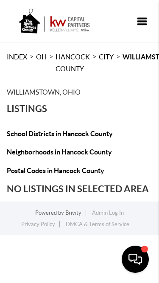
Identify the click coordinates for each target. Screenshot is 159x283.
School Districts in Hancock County (60, 133)
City (106, 57)
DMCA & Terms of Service (97, 224)
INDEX (17, 57)
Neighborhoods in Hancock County (59, 152)
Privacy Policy (38, 224)
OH (41, 57)
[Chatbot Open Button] (135, 259)
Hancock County (73, 63)
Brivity (73, 213)
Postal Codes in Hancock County (55, 170)
